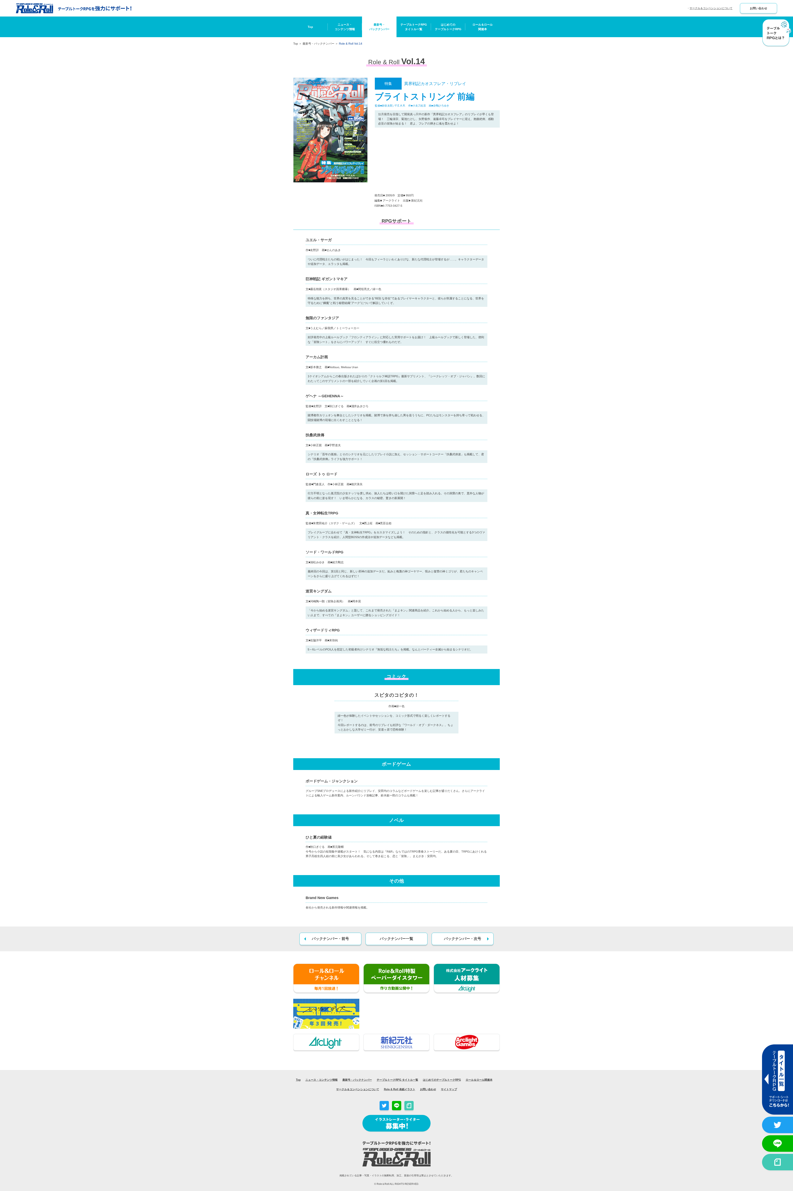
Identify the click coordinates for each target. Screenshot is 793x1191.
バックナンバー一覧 (396, 939)
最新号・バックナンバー (379, 27)
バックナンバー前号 (330, 939)
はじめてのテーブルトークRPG (448, 27)
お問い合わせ (758, 8)
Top (310, 26)
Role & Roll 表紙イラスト (399, 1089)
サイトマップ (449, 1089)
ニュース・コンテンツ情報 (345, 27)
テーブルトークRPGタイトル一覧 (413, 27)
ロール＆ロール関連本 (482, 27)
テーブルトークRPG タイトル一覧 (397, 1079)
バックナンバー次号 (462, 939)
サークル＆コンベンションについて (711, 8)
